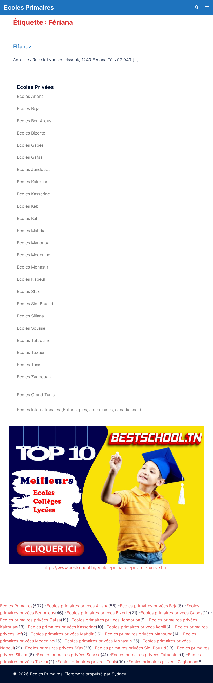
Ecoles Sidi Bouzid (35, 303)
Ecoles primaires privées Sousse (69, 654)
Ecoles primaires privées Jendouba (105, 619)
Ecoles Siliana (30, 315)
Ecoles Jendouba (34, 169)
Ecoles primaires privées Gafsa (30, 619)
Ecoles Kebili (29, 206)
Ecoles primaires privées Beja (148, 605)
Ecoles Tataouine (33, 340)
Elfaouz (22, 46)
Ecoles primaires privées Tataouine (145, 654)
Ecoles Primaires (29, 7)
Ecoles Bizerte (31, 133)
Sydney (119, 673)
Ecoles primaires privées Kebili (136, 626)
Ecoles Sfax (28, 291)
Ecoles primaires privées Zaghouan (162, 661)
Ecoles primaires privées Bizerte (98, 612)
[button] (196, 7)
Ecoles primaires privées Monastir (98, 640)
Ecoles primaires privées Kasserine (62, 626)
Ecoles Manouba (33, 242)
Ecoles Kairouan (32, 181)
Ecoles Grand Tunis (36, 394)
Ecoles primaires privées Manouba (138, 633)
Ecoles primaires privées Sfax (54, 647)
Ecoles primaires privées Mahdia (62, 633)
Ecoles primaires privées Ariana (77, 605)
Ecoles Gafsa (30, 157)
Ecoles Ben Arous (34, 120)
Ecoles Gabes (30, 145)
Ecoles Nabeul (31, 279)
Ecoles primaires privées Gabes (171, 612)
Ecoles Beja (28, 108)
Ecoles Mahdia (31, 230)
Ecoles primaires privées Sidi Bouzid (130, 647)
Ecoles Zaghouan (34, 376)
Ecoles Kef (27, 218)
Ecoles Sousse (31, 328)
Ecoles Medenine (33, 254)
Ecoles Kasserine (33, 193)
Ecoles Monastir (32, 267)
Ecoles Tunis (29, 364)
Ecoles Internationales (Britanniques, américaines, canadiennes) (79, 409)
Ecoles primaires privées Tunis (87, 661)
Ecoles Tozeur (31, 352)
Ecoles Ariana (30, 96)
